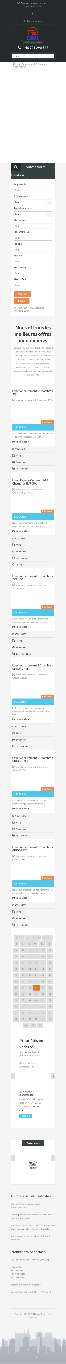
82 (30, 1019)
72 (43, 1006)
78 (43, 1013)
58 (30, 994)
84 (43, 1019)
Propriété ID (20, 184)
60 (43, 994)
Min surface (20, 267)
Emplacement (21, 196)
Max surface (20, 279)
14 (16, 950)
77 (36, 1013)
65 (36, 1000)
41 (36, 975)
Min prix (18, 244)
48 (43, 981)
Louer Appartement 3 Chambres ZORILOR (32, 577)
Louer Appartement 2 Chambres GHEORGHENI (32, 667)
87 (33, 1025)
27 (23, 963)
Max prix (18, 255)
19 (50, 950)
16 (30, 950)
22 (30, 956)
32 (16, 969)
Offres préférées (34, 21)
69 (23, 1006)
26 (16, 963)
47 (36, 981)
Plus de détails (19, 441)
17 (36, 950)
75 (23, 1013)
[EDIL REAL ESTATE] (33, 34)
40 (30, 975)
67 (50, 1000)
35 (36, 969)
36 (43, 969)
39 (23, 975)
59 (36, 994)
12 (42, 944)
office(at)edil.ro (33, 6)
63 (23, 1000)
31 (50, 963)
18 (43, 950)
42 (43, 975)
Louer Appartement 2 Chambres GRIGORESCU (32, 759)
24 (43, 956)
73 (50, 1006)
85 (50, 1019)
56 (16, 994)
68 (16, 1006)
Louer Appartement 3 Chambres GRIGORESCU (32, 848)
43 (50, 975)
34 (30, 969)
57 (23, 994)
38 (16, 975)
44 (16, 981)
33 (23, 969)
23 (36, 956)
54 (43, 988)
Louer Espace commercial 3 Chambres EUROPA (30, 482)
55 (50, 988)
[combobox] (33, 202)
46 (30, 981)
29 (36, 963)
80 (16, 1019)
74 (16, 1013)
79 (50, 1013)
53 (36, 988)
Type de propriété (23, 208)
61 (50, 994)
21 (23, 956)
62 (16, 1000)
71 (36, 1006)
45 (23, 981)
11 (35, 944)
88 (40, 1025)
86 (26, 1025)
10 (28, 944)
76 (30, 1013)
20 (16, 956)
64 (30, 1000)
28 (30, 963)
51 (23, 988)
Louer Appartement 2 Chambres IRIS (32, 392)
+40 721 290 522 (35, 47)
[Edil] (33, 1165)
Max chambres (21, 232)
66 (43, 1000)
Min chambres (21, 220)
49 (50, 981)
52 (30, 988)
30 (43, 963)
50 (16, 988)
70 (30, 1006)
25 (50, 956)
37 (50, 969)
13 (49, 944)
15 (23, 950)
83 (36, 1019)
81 (23, 1019)
